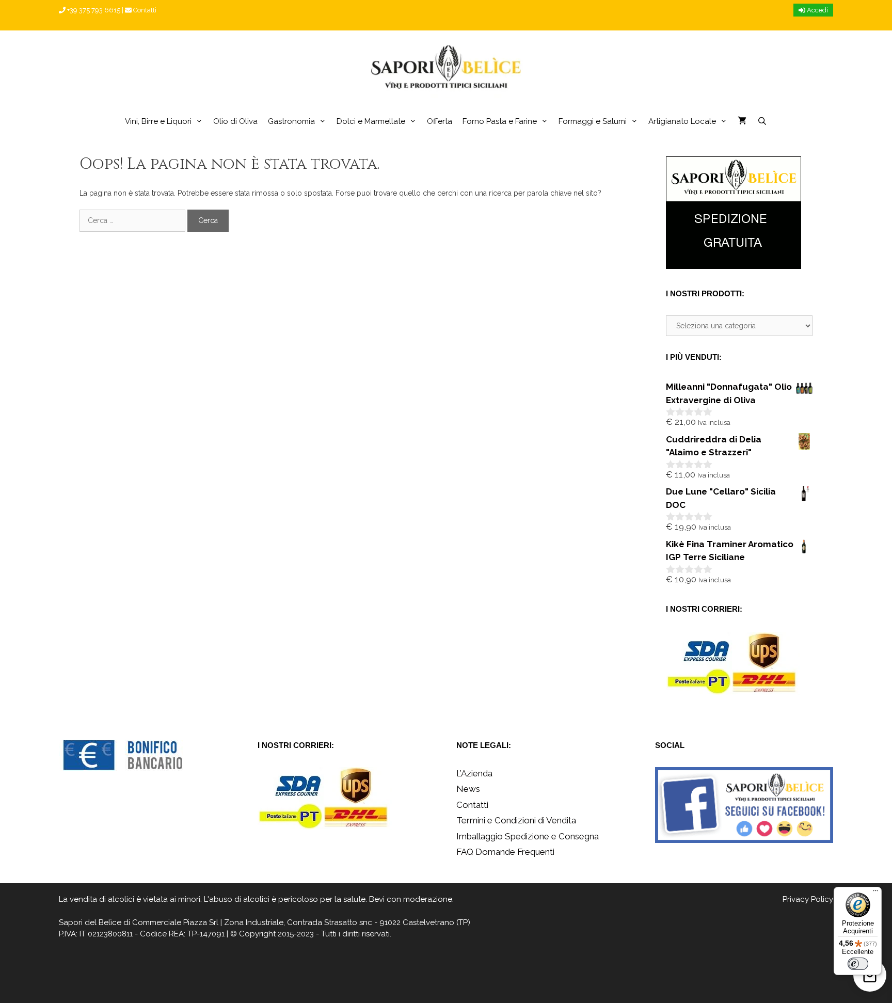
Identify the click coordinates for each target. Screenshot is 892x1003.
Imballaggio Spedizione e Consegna (527, 836)
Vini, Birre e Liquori (158, 121)
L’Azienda (474, 773)
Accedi (816, 10)
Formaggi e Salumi (593, 121)
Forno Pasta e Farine (500, 121)
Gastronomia (291, 121)
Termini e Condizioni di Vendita (516, 820)
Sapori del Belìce (90, 922)
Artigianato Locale (682, 121)
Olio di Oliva (235, 121)
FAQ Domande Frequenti (505, 852)
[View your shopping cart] (742, 121)
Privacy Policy (808, 899)
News (468, 789)
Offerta (439, 121)
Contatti (144, 10)
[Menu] (875, 893)
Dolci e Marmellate (371, 121)
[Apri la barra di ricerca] (762, 121)
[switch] (858, 964)
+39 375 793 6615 (93, 10)
